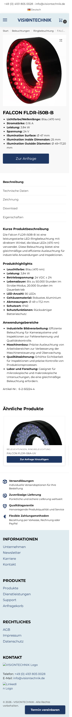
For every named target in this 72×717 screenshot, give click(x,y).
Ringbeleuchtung (43, 30)
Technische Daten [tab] (15, 191)
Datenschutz (13, 641)
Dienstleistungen (17, 594)
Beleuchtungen (21, 30)
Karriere (9, 559)
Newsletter (12, 553)
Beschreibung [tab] (13, 182)
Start (5, 30)
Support (9, 600)
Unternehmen (14, 547)
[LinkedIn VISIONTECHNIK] (34, 686)
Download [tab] (10, 208)
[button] (61, 20)
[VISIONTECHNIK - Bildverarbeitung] (34, 665)
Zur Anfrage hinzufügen (26, 160)
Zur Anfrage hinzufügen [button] (34, 459)
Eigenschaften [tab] (13, 217)
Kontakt (9, 564)
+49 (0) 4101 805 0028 (18, 4)
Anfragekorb (13, 606)
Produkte (10, 588)
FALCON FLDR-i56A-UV (21, 453)
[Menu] (8, 20)
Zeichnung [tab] (10, 199)
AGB (6, 630)
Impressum (12, 635)
